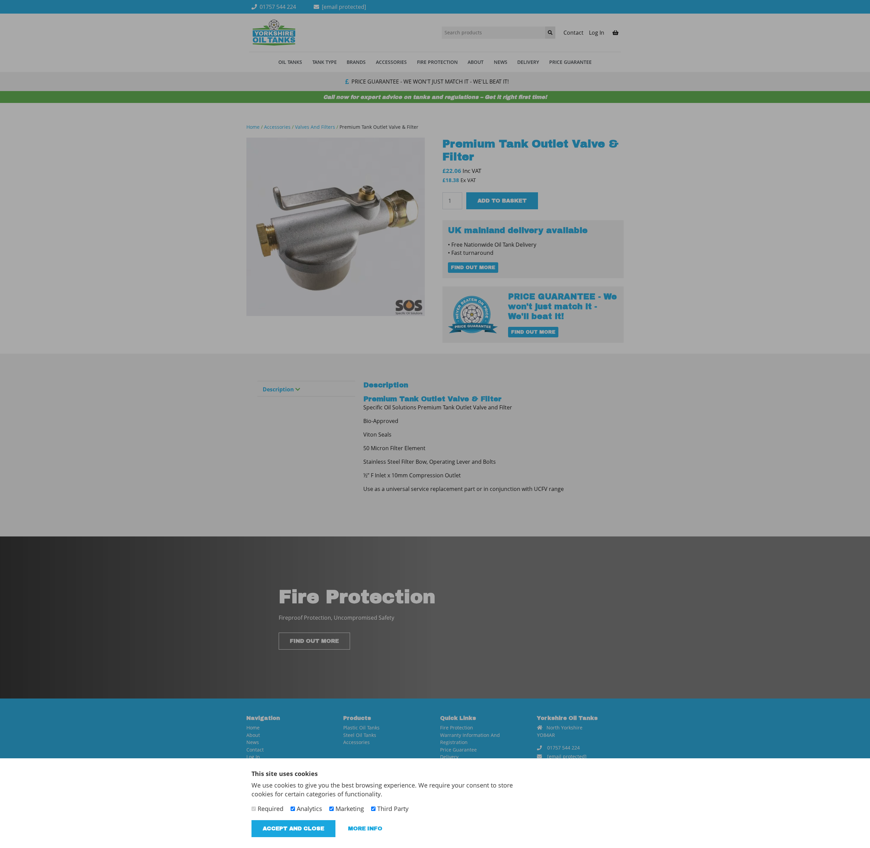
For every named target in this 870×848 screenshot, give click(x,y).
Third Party (392, 809)
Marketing (349, 809)
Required (269, 809)
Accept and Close (293, 828)
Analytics (308, 809)
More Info (365, 828)
